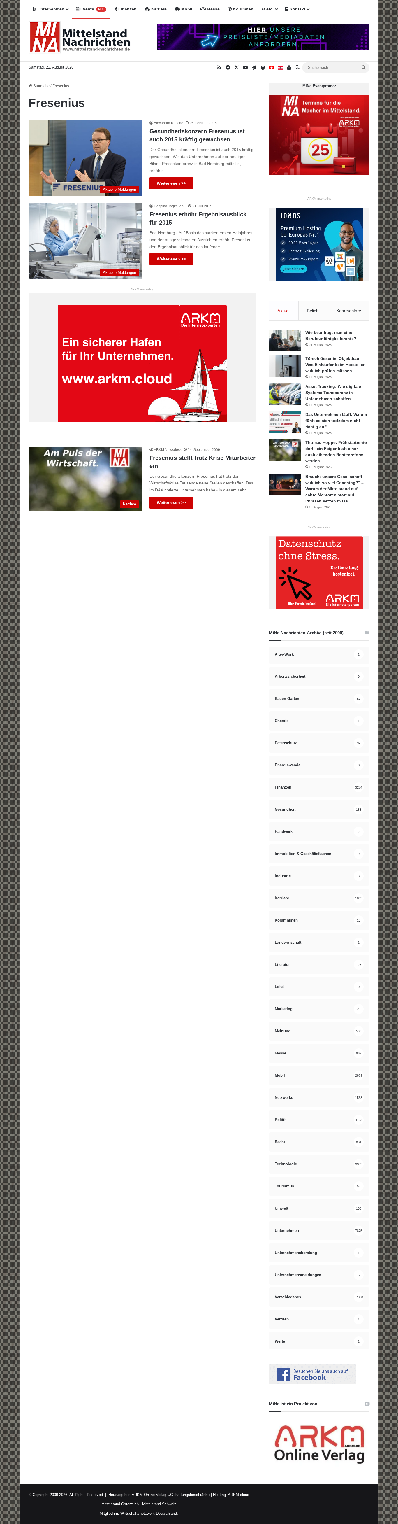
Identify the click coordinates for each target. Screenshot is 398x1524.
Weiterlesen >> (171, 183)
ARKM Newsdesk (168, 450)
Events (91, 9)
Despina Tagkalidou (170, 206)
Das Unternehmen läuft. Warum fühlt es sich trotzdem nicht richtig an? (336, 420)
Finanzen (127, 9)
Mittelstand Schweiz (159, 1504)
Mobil (186, 9)
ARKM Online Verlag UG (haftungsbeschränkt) (171, 1495)
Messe (213, 9)
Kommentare (348, 310)
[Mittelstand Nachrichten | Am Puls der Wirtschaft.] (80, 40)
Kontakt (296, 9)
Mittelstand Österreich (120, 1504)
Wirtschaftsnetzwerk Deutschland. (149, 1513)
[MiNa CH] (271, 67)
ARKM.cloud (238, 1495)
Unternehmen (50, 9)
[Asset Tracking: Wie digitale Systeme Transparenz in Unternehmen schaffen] (285, 394)
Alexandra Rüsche (168, 123)
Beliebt (313, 310)
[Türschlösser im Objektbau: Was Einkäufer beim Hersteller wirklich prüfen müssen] (285, 366)
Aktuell (283, 310)
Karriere (158, 9)
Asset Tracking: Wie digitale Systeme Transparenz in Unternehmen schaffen (333, 392)
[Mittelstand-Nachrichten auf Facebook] (312, 1383)
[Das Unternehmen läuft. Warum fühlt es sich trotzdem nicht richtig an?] (285, 422)
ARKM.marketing (142, 289)
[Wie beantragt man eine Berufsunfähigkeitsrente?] (285, 340)
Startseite (41, 86)
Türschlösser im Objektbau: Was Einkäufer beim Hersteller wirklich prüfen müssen (334, 364)
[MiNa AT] (280, 67)
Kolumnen (242, 9)
